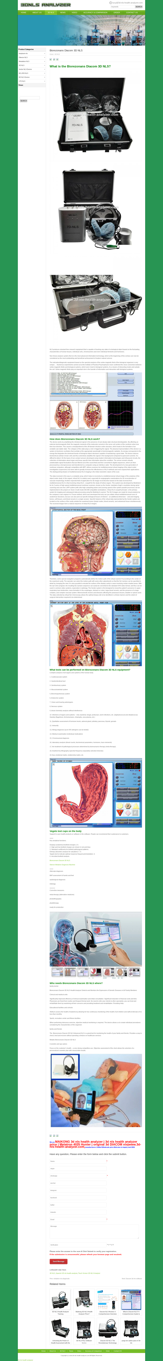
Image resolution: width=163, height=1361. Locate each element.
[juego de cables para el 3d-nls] (131, 1338)
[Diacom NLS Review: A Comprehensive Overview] (108, 1309)
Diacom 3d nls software (132, 1279)
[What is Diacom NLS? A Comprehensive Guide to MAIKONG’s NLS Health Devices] (131, 1309)
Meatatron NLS (24, 61)
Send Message (58, 1261)
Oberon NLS (23, 57)
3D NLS (51, 12)
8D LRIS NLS (23, 73)
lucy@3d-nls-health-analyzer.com (127, 3)
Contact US (132, 12)
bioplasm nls (23, 53)
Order (117, 12)
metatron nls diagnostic (60, 1279)
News (62, 12)
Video (74, 12)
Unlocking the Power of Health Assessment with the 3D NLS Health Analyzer (60, 1343)
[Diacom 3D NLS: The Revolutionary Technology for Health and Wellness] (108, 1338)
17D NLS (22, 81)
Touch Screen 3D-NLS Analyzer (89, 1273)
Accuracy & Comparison (95, 12)
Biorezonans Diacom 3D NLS (60, 860)
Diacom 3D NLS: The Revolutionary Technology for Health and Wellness (108, 1343)
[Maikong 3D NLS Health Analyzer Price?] (84, 1309)
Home (23, 12)
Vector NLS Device (25, 69)
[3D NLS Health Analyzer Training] (60, 1309)
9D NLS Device (24, 77)
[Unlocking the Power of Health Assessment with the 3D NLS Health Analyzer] (60, 1338)
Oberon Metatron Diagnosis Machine (62, 865)
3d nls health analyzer (25, 1360)
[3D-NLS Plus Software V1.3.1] (84, 1338)
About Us (37, 12)
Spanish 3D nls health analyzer (66, 1273)
